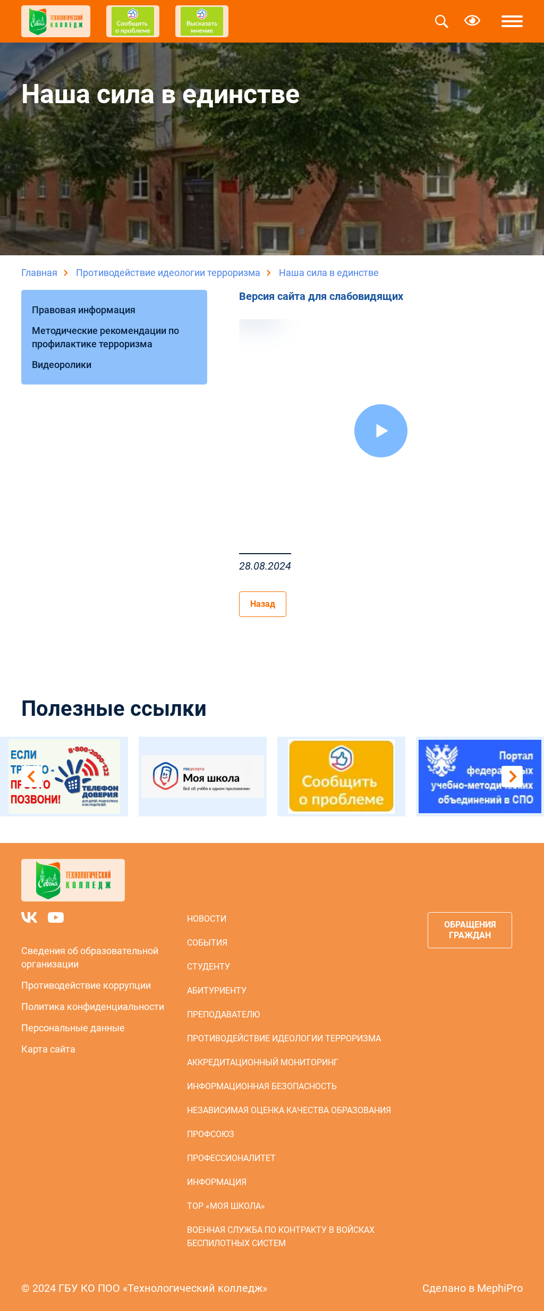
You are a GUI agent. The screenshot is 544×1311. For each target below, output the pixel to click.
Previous (31, 776)
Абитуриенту (216, 991)
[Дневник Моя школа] (203, 776)
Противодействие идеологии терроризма (168, 272)
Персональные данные (73, 1027)
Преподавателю (223, 1014)
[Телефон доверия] (64, 776)
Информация (216, 1182)
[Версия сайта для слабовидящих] (472, 21)
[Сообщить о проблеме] (341, 776)
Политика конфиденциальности (92, 1006)
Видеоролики (61, 364)
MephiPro (500, 1288)
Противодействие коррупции (86, 985)
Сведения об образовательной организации (89, 957)
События (207, 943)
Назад (262, 604)
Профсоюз (210, 1134)
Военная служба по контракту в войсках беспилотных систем (281, 1236)
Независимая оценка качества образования (289, 1110)
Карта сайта (48, 1049)
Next (512, 776)
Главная (39, 272)
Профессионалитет (231, 1158)
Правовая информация (83, 309)
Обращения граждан (470, 930)
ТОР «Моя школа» (226, 1206)
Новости (206, 919)
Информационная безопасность (262, 1086)
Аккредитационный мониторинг (262, 1062)
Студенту (208, 967)
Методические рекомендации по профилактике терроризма (105, 337)
